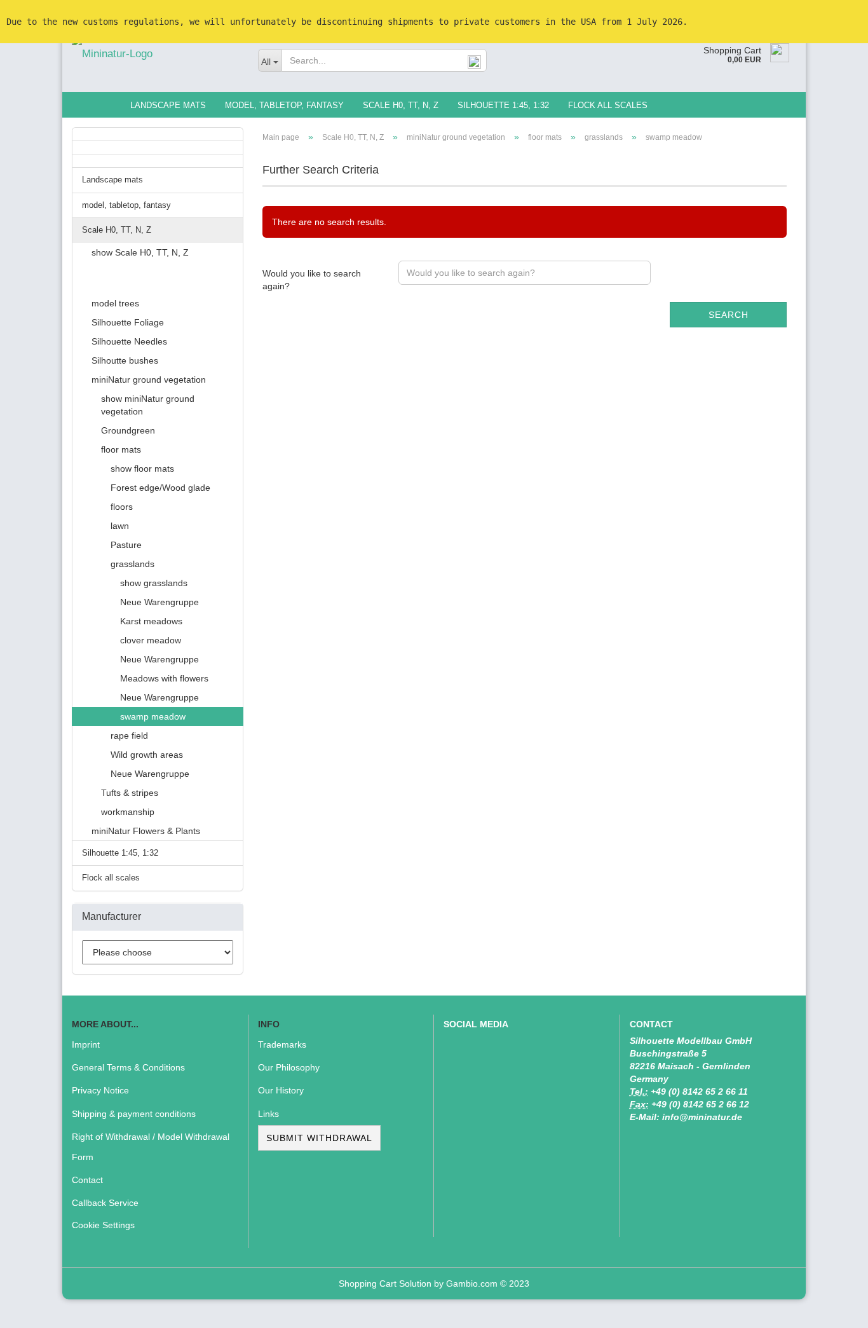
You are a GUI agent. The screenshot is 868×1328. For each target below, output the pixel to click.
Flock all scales (608, 105)
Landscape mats (168, 105)
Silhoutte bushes (125, 360)
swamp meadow (153, 716)
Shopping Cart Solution (385, 1283)
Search (729, 315)
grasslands (132, 564)
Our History (281, 1090)
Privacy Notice (100, 1090)
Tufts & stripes (129, 793)
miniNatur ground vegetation (149, 379)
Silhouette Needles (129, 341)
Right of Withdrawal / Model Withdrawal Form (150, 1147)
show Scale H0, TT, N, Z (140, 252)
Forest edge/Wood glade (160, 488)
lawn (120, 526)
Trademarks (282, 1044)
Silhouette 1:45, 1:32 (503, 105)
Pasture (126, 545)
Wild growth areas (147, 755)
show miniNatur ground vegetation (147, 405)
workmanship (127, 812)
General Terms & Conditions (128, 1067)
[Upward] (833, 1309)
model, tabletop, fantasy (284, 105)
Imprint (86, 1044)
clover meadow (150, 640)
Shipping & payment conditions (134, 1114)
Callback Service (105, 1203)
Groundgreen (128, 430)
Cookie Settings (103, 1225)
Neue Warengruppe (159, 602)
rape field (129, 735)
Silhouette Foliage (128, 322)
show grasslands (153, 583)
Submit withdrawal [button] (319, 1138)
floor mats (121, 449)
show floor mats (142, 468)
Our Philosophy (289, 1067)
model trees (115, 303)
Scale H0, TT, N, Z (400, 105)
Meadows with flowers (164, 678)
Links (268, 1114)
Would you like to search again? (311, 279)
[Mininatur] (155, 54)
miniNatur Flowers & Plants (146, 831)
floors (122, 507)
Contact (87, 1180)
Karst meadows (151, 621)
